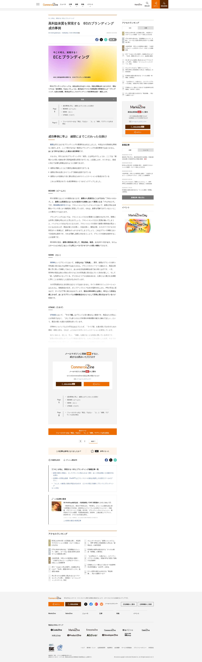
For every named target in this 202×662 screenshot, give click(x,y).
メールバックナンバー (83, 379)
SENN (52, 262)
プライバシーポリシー (140, 647)
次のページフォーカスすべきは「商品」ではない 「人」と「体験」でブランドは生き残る (82, 431)
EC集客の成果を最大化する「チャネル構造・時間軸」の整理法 (101, 550)
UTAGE (53, 315)
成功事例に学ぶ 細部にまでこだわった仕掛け (78, 106)
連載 (76, 4)
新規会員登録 (69, 384)
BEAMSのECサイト (61, 205)
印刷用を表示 (55, 460)
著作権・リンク (91, 647)
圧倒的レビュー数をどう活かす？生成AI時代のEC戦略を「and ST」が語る (101, 566)
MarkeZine (52, 613)
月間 (145, 28)
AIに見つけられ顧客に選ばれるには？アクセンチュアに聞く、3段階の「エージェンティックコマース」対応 (66, 578)
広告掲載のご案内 (129, 604)
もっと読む (55, 488)
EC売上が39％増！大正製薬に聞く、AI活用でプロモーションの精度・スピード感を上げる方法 (66, 543)
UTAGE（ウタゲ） (69, 115)
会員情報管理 (101, 647)
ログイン (97, 384)
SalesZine (68, 613)
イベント (90, 4)
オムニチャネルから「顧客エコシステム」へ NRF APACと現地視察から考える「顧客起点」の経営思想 (102, 543)
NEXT (92, 441)
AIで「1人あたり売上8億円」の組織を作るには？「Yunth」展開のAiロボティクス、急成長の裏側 (66, 569)
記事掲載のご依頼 (146, 604)
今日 (130, 28)
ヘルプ (83, 647)
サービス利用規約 (127, 647)
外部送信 (151, 647)
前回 (51, 144)
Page (54, 122)
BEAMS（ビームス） (70, 109)
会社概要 (117, 647)
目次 (82, 99)
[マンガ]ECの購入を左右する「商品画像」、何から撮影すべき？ (100, 572)
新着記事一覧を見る (137, 197)
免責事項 (109, 647)
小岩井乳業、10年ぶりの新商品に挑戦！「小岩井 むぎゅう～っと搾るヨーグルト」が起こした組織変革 (66, 560)
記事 (70, 4)
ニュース (63, 4)
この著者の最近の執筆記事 (72, 520)
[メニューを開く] (38, 4)
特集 (82, 4)
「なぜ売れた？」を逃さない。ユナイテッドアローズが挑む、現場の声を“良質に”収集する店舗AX (102, 558)
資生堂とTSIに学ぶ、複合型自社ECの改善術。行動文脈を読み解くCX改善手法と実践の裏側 (137, 158)
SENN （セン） (68, 112)
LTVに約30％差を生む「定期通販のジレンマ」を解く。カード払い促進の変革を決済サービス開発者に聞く (66, 551)
